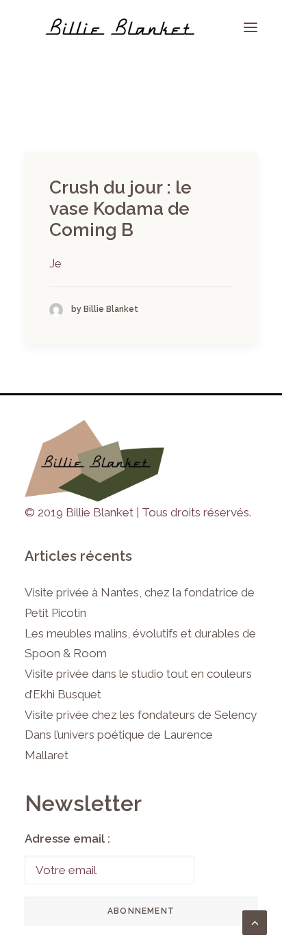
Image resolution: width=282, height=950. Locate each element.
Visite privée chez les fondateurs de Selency (141, 715)
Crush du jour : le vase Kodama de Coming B (120, 208)
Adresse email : (67, 838)
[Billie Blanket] (119, 27)
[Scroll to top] (254, 921)
